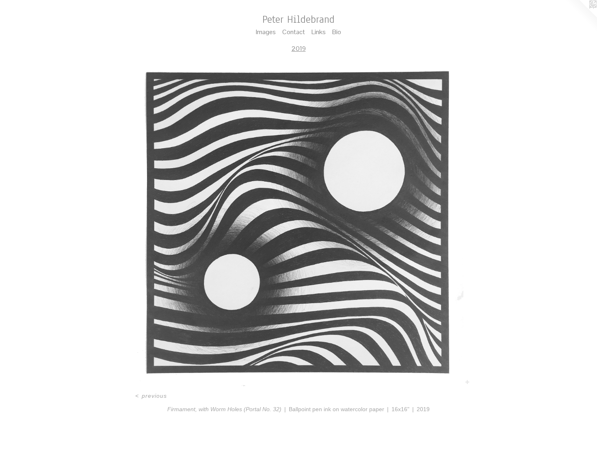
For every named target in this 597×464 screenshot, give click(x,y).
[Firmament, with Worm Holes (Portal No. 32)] (298, 224)
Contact (293, 32)
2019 (299, 48)
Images (266, 32)
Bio (336, 32)
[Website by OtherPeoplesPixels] (581, 16)
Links (318, 32)
